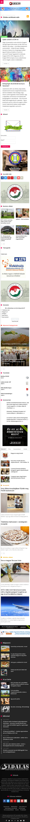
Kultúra (4, 36)
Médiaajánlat (14, 806)
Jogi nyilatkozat (23, 806)
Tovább (5, 63)
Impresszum (6, 806)
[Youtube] (18, 177)
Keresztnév (4, 135)
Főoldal (2, 15)
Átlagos (4, 313)
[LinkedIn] (15, 177)
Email (2, 140)
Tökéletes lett (6, 310)
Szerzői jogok (22, 808)
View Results (15, 321)
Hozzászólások (17, 449)
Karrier (17, 809)
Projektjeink (23, 809)
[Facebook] (2, 177)
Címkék (25, 449)
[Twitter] (5, 177)
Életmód (4, 80)
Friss (9, 449)
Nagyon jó (5, 312)
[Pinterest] (12, 177)
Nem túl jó (5, 315)
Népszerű (3, 449)
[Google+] (8, 177)
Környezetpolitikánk (9, 809)
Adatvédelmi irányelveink (11, 808)
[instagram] (21, 177)
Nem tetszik (5, 317)
